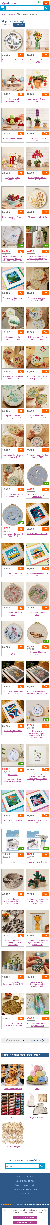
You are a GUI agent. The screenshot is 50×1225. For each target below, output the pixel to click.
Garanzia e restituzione (25, 1189)
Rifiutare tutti (25, 1223)
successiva (36, 1041)
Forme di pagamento (25, 1185)
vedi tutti (19, 24)
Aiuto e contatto (25, 1176)
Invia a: (39, 4)
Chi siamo (25, 1193)
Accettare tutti (25, 1217)
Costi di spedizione (25, 1181)
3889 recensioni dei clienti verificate (34, 1204)
